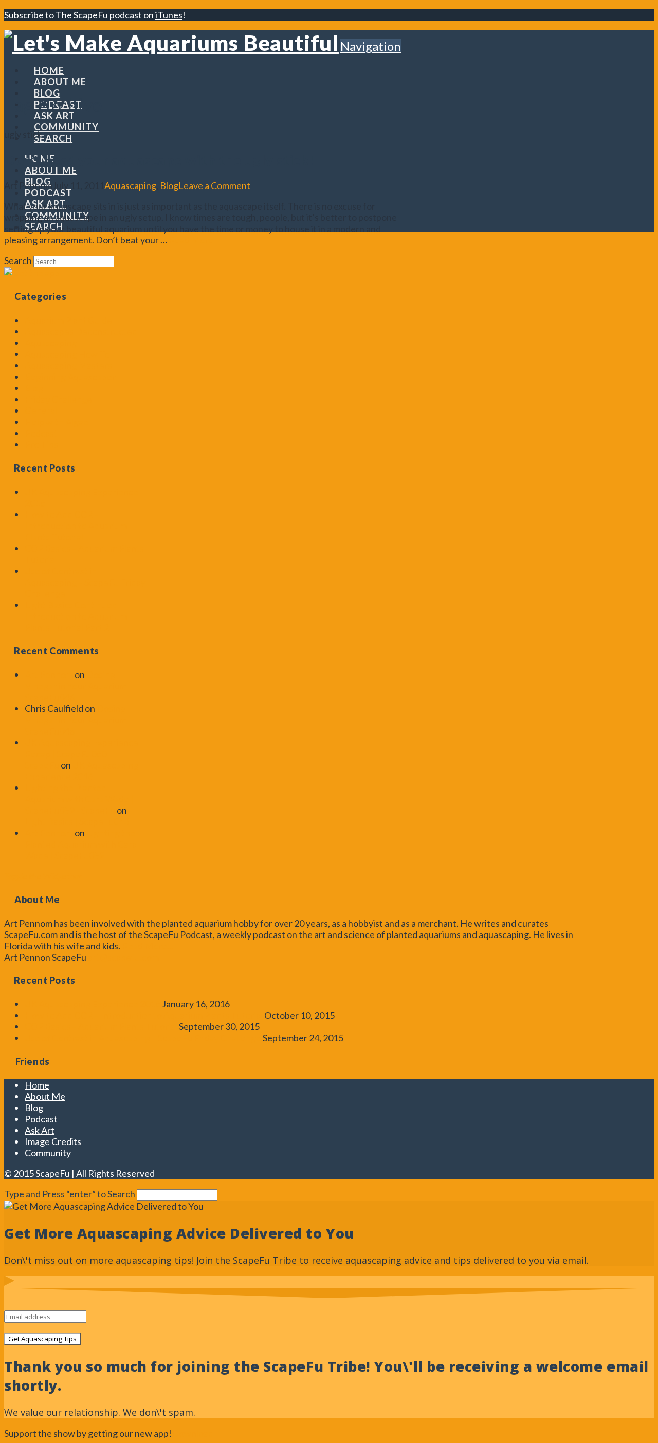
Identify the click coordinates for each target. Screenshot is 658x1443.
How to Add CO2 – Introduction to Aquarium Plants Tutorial (76, 525)
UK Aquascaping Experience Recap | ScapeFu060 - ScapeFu (81, 754)
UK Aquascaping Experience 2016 (81, 770)
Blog (169, 185)
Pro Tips (41, 444)
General (41, 410)
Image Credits (53, 1141)
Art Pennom (49, 674)
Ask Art (39, 1130)
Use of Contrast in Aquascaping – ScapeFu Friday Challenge (85, 582)
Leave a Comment (214, 185)
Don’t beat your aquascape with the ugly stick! (159, 160)
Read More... (147, 945)
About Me (45, 1096)
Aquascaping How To (67, 354)
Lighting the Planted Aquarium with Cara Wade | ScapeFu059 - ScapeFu (79, 799)
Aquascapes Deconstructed (81, 331)
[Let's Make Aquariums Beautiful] (171, 42)
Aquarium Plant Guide (68, 320)
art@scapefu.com (123, 957)
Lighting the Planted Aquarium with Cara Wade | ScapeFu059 (81, 844)
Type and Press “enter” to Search (69, 1194)
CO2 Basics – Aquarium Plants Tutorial (101, 1026)
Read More (191, 240)
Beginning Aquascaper (70, 376)
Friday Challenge (58, 399)
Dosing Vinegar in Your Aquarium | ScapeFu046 (78, 686)
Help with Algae (56, 421)
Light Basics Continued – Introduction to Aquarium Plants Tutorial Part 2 (76, 616)
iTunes (168, 15)
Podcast (41, 433)
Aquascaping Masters (68, 365)
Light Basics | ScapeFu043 (77, 821)
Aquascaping (130, 185)
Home (37, 1085)
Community (48, 1152)
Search (18, 260)
